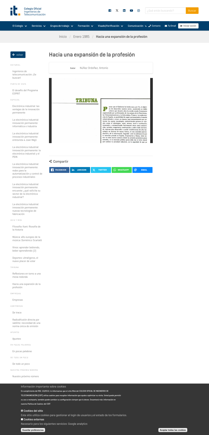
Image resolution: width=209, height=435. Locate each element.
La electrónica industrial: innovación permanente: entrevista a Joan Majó (25, 136)
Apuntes (16, 338)
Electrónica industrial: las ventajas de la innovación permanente (26, 109)
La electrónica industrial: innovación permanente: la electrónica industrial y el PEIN (26, 152)
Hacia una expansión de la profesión (121, 37)
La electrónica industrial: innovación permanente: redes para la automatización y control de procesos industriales (27, 170)
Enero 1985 (81, 37)
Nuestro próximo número (25, 376)
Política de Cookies (35, 404)
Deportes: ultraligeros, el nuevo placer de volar (25, 259)
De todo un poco (21, 363)
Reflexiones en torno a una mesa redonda (26, 275)
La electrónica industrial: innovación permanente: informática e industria (25, 123)
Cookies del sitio (33, 411)
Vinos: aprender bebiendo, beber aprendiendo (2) (26, 249)
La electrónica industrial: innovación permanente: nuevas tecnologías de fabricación (25, 209)
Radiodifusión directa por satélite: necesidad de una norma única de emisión (26, 323)
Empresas (17, 299)
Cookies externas (34, 419)
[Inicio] (29, 10)
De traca (16, 312)
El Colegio (18, 25)
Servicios (37, 25)
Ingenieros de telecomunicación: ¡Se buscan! (24, 74)
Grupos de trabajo (59, 25)
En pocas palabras (22, 351)
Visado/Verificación (108, 25)
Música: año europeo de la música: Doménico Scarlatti (27, 238)
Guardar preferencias (33, 430)
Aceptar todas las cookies (173, 430)
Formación (83, 25)
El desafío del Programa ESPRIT (25, 92)
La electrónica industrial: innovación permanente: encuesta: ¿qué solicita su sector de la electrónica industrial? (26, 191)
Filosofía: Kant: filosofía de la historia (26, 228)
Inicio (63, 37)
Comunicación (135, 25)
